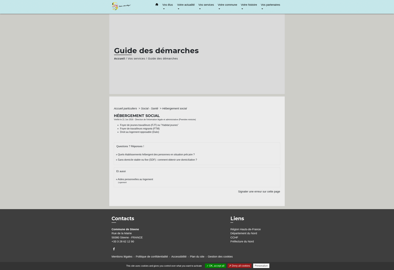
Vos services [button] (206, 4)
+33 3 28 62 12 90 (123, 241)
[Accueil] (131, 7)
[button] (157, 5)
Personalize (261, 265)
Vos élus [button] (167, 4)
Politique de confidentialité (152, 256)
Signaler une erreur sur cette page (259, 191)
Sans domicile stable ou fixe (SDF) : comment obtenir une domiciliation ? (157, 159)
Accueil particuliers (126, 108)
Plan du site (197, 256)
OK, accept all (216, 265)
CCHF (234, 237)
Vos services (136, 58)
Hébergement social (174, 108)
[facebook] (115, 249)
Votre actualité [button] (186, 4)
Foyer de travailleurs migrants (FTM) (140, 128)
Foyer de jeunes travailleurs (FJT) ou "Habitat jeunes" (149, 125)
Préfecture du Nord (242, 241)
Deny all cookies (240, 265)
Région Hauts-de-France (245, 229)
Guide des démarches (163, 58)
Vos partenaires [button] (270, 4)
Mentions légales (122, 256)
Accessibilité (179, 256)
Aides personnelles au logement (135, 179)
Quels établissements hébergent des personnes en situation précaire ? (156, 154)
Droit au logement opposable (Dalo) (139, 132)
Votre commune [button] (227, 4)
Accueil (119, 58)
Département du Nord (243, 233)
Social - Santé (150, 108)
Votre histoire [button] (249, 4)
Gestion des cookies (220, 256)
